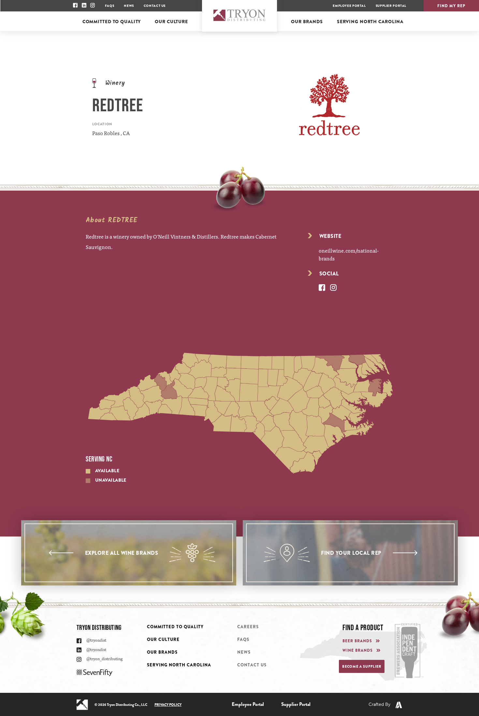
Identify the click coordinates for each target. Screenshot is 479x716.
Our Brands (162, 652)
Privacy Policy (167, 704)
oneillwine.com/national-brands (349, 254)
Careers (248, 627)
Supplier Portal (391, 5)
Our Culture (163, 639)
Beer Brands (357, 641)
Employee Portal (349, 5)
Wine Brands (357, 650)
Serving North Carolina (179, 665)
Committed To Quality (175, 627)
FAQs (109, 5)
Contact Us (155, 5)
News (129, 5)
